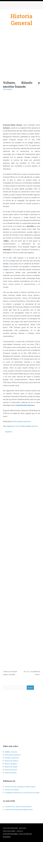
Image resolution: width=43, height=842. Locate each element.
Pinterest (14, 5)
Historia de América (11, 761)
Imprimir (8, 431)
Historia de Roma (10, 773)
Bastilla (6, 260)
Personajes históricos (22, 421)
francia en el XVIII (12, 426)
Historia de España (11, 767)
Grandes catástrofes (12, 758)
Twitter (10, 5)
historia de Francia (25, 426)
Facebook (5, 5)
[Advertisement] (21, 53)
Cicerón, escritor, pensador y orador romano (20, 787)
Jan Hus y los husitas (12, 790)
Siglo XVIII (34, 426)
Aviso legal (22, 828)
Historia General (21, 19)
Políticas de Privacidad (10, 828)
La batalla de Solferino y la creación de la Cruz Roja (22, 793)
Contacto (20, 831)
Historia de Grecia (11, 770)
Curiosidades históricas (13, 755)
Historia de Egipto (11, 764)
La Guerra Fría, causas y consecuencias (18, 806)
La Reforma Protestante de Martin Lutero (19, 809)
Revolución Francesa (26, 405)
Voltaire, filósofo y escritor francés (21, 84)
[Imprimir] (4, 431)
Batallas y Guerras (11, 752)
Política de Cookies (9, 831)
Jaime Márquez (7, 89)
